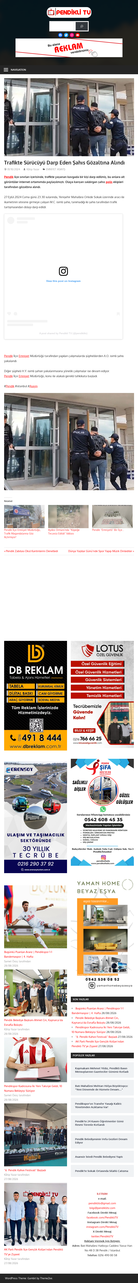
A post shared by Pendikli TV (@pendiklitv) (63, 333)
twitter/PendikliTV (102, 1236)
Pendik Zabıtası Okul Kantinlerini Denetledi (32, 551)
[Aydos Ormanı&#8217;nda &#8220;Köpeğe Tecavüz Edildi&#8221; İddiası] (68, 516)
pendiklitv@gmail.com (102, 1203)
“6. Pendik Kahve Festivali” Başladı (25, 1170)
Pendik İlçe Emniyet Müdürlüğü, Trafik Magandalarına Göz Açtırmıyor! (22, 533)
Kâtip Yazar (33, 169)
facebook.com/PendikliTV (102, 1217)
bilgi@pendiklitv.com (102, 1208)
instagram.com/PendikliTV (102, 1227)
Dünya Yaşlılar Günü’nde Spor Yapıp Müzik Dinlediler (100, 551)
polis (109, 182)
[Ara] (82, 26)
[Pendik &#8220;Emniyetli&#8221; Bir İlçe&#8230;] (112, 516)
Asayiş (33, 386)
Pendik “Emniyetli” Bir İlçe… (108, 529)
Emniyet (24, 356)
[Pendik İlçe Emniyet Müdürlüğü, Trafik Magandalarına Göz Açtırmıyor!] (24, 516)
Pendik (8, 177)
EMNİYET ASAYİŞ (55, 169)
